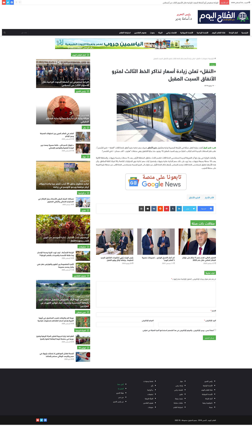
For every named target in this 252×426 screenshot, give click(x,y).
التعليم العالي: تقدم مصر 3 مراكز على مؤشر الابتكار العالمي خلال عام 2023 (199, 258)
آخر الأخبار (209, 197)
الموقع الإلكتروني (148, 320)
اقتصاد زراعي (171, 32)
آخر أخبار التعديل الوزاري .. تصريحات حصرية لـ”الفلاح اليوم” (158, 258)
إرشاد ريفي (179, 385)
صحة (210, 407)
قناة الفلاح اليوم (218, 32)
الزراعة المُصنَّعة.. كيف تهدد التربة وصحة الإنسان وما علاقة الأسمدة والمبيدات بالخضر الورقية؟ (55, 254)
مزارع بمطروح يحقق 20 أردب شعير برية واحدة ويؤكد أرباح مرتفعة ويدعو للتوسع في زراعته (64, 185)
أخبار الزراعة (233, 32)
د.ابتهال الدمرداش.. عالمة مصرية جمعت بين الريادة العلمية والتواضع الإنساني (57, 146)
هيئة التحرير (120, 392)
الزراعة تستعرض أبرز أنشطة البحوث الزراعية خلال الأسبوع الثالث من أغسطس (188, 2)
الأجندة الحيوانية (186, 32)
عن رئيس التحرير (118, 401)
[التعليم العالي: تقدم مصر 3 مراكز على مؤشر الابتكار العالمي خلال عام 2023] (197, 241)
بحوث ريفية (179, 398)
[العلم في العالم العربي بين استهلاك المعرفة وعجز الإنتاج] (83, 137)
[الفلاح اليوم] (210, 17)
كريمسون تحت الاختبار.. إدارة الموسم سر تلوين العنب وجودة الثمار (66, 238)
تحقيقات (150, 394)
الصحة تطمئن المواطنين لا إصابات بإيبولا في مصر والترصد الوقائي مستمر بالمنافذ (57, 355)
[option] (63, 73)
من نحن (121, 397)
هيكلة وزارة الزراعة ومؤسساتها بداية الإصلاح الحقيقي (67, 119)
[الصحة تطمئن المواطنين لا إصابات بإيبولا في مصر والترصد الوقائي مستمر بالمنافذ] (83, 357)
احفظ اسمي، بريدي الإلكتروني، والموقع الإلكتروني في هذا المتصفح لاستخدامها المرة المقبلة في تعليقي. (178, 330)
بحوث (152, 32)
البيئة (160, 32)
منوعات (204, 58)
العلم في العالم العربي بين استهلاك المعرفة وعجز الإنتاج (57, 134)
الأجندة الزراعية (202, 32)
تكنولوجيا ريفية (207, 402)
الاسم (213, 310)
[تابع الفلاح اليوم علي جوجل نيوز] (156, 181)
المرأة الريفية (149, 398)
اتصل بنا (121, 388)
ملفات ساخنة (178, 402)
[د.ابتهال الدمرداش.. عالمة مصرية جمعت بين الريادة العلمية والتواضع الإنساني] (83, 148)
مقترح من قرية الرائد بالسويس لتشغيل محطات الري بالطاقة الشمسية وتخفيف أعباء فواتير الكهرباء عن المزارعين (64, 302)
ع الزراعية (150, 389)
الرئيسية (245, 32)
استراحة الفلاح (125, 32)
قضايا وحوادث (148, 381)
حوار (181, 381)
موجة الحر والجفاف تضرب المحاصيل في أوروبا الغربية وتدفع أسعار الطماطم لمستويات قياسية (56, 319)
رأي (152, 385)
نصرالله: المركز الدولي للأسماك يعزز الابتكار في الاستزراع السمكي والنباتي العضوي (56, 200)
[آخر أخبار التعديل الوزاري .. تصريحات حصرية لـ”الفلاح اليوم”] (156, 241)
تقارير (181, 394)
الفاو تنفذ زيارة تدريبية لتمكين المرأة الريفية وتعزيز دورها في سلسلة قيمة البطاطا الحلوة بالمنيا (55, 337)
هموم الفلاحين (140, 32)
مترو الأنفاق (194, 197)
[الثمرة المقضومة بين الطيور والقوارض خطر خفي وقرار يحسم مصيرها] (83, 267)
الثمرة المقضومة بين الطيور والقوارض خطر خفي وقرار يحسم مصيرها (55, 265)
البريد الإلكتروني (210, 320)
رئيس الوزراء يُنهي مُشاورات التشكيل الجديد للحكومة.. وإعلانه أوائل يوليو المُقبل (117, 258)
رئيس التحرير (208, 381)
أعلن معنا (120, 384)
